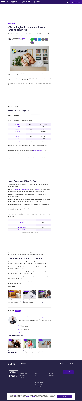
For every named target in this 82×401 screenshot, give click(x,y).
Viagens (41, 340)
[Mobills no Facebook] (65, 363)
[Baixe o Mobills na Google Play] (13, 376)
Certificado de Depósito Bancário (21, 189)
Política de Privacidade (30, 396)
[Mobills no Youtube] (60, 363)
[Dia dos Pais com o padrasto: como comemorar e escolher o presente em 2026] (14, 343)
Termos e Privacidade (39, 382)
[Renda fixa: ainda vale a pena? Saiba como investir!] (29, 294)
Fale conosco (51, 375)
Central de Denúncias (39, 388)
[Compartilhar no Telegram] (46, 39)
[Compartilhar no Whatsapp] (32, 39)
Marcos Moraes (22, 38)
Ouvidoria (51, 373)
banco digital (19, 114)
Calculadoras (22, 377)
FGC (27, 208)
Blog (35, 375)
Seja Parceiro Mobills (38, 386)
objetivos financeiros (13, 147)
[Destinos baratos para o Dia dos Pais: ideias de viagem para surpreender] (44, 343)
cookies (15, 395)
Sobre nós (37, 377)
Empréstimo (22, 375)
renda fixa (38, 189)
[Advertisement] (41, 14)
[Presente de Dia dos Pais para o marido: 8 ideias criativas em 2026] (29, 343)
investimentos (18, 119)
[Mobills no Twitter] (70, 363)
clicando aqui (17, 397)
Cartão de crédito (23, 373)
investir (18, 79)
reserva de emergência (38, 150)
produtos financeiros (35, 114)
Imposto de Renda (47, 213)
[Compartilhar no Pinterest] (32, 42)
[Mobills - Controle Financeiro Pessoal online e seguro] (4, 2)
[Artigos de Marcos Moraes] (21, 332)
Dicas (10, 340)
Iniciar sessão (77, 2)
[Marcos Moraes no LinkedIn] (19, 332)
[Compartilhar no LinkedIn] (43, 39)
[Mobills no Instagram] (67, 363)
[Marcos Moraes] (9, 39)
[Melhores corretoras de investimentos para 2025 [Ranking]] (44, 294)
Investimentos (11, 23)
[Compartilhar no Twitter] (39, 39)
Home (36, 373)
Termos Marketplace (38, 384)
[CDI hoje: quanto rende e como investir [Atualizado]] (14, 294)
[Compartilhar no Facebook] (35, 39)
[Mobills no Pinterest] (72, 363)
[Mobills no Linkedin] (63, 363)
